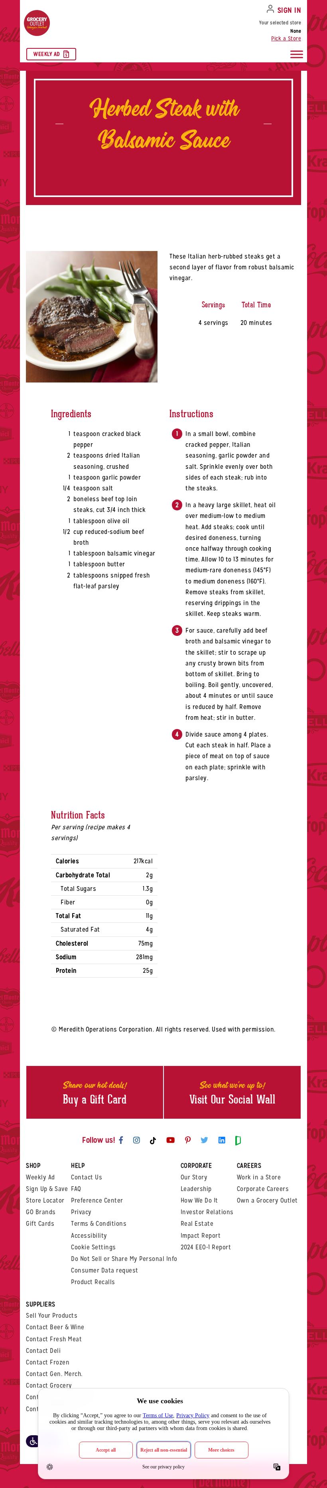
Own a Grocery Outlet (267, 1200)
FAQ (76, 1189)
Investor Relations (207, 1212)
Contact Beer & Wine (55, 1327)
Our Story (194, 1177)
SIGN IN (289, 10)
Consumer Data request (104, 1270)
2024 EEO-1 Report (206, 1247)
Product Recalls (93, 1282)
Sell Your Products (51, 1315)
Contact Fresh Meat (54, 1339)
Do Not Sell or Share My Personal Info (124, 1259)
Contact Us (86, 1177)
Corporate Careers (263, 1189)
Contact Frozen (47, 1362)
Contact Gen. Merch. (54, 1374)
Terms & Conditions (98, 1223)
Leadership (196, 1189)
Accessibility (89, 1235)
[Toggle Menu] (296, 54)
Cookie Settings (93, 1247)
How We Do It (199, 1200)
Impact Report (201, 1235)
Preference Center (97, 1200)
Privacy (81, 1212)
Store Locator (45, 1200)
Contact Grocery (49, 1385)
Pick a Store (286, 38)
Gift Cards (40, 1223)
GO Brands (41, 1212)
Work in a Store (259, 1177)
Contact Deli (43, 1351)
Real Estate (197, 1223)
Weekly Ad (46, 54)
